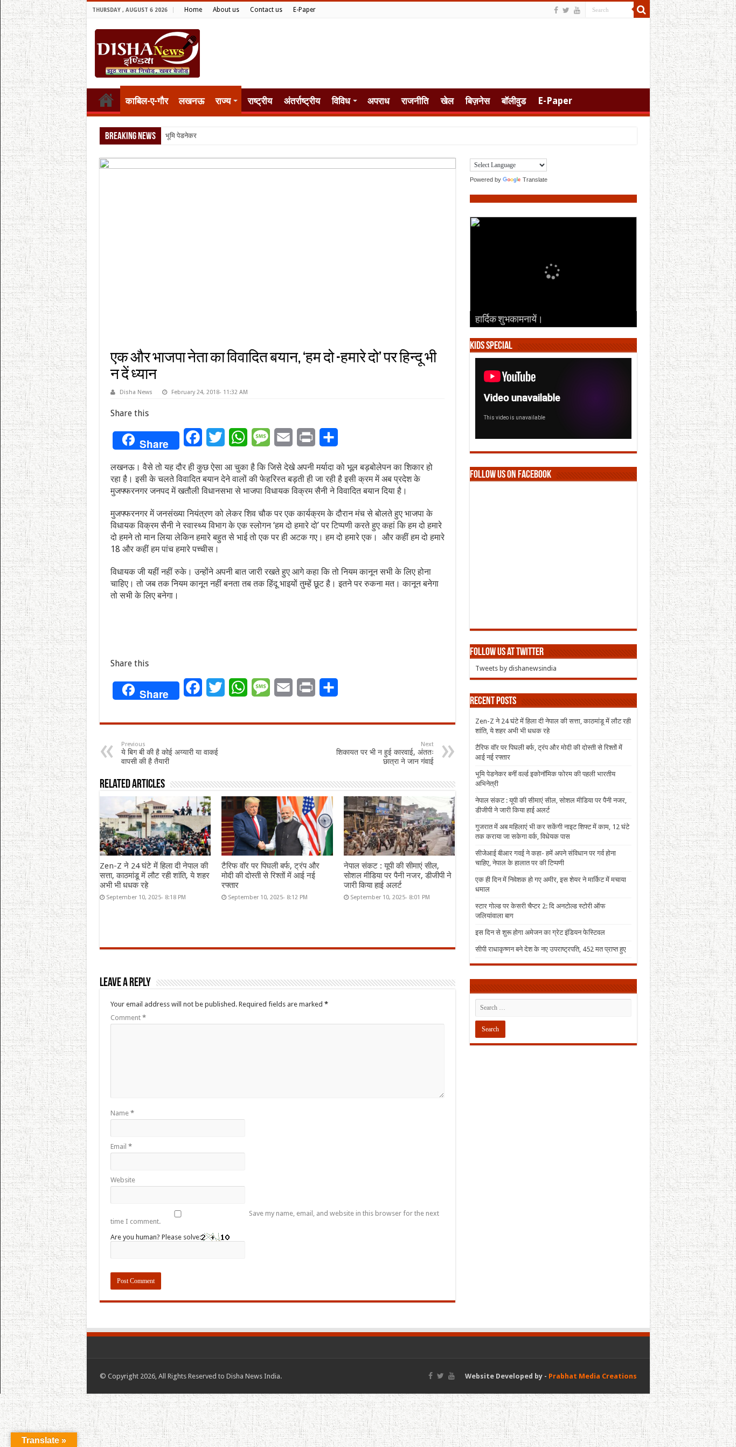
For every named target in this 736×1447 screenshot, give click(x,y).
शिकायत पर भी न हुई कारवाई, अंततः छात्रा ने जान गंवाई (385, 753)
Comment (128, 1018)
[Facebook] (556, 10)
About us (226, 9)
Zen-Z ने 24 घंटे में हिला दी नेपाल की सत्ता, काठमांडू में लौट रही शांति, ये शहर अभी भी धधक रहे (155, 875)
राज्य (223, 100)
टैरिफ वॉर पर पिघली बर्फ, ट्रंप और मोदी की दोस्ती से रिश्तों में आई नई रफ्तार (270, 875)
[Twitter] (566, 10)
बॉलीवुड (514, 100)
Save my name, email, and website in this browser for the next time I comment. (274, 1217)
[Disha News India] (147, 51)
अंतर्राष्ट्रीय (302, 100)
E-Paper (304, 9)
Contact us (266, 9)
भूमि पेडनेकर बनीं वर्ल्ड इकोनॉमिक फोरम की (218, 136)
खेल (447, 100)
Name (122, 1113)
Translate (535, 179)
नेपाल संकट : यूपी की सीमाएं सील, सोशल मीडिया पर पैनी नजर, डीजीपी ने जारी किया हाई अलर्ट (398, 875)
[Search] (642, 10)
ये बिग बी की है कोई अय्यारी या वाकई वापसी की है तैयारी (169, 753)
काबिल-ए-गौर (147, 100)
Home (193, 9)
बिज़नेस (478, 100)
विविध (341, 100)
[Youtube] (577, 10)
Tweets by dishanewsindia (516, 668)
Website (122, 1180)
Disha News (136, 392)
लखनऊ (192, 100)
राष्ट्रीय (260, 100)
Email (121, 1146)
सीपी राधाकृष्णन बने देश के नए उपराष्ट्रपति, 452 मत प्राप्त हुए (550, 949)
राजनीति (415, 100)
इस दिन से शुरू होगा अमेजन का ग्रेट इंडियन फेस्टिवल (540, 932)
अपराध (378, 100)
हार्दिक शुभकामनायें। (509, 320)
